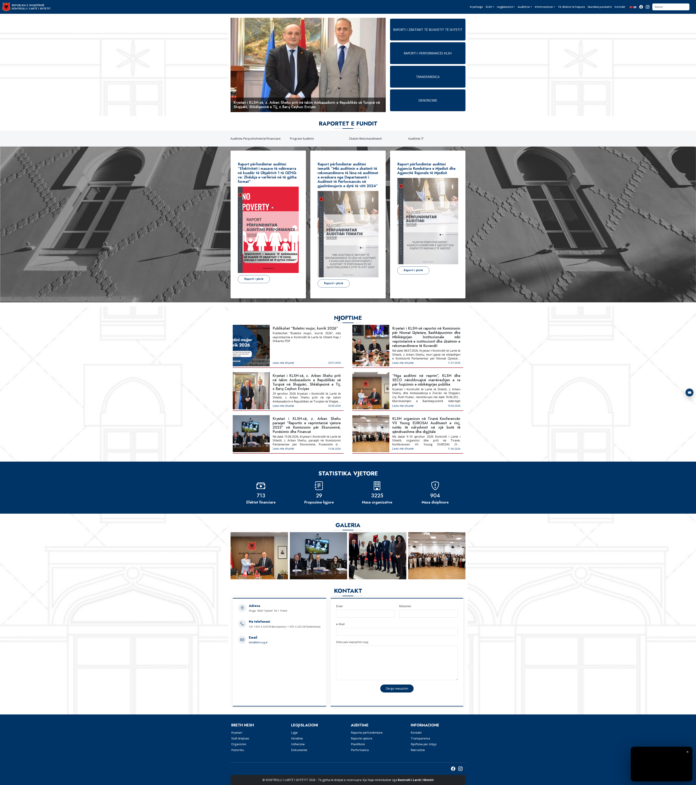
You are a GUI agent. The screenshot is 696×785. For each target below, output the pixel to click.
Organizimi (238, 744)
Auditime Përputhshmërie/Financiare (256, 139)
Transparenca (420, 738)
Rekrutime (418, 750)
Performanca (360, 750)
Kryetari (236, 733)
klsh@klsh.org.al (258, 642)
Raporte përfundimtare (367, 733)
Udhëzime (298, 744)
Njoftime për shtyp (423, 744)
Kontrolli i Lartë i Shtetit (416, 780)
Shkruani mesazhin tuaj (352, 642)
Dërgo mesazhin (397, 689)
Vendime (297, 738)
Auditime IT (416, 139)
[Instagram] (647, 7)
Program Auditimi (302, 139)
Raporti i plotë (253, 279)
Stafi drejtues (240, 738)
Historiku (237, 750)
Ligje (294, 733)
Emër (339, 606)
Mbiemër (405, 606)
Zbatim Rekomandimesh (365, 139)
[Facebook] (641, 7)
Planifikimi (358, 744)
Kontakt (416, 733)
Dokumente (299, 750)
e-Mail (340, 624)
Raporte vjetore (361, 738)
